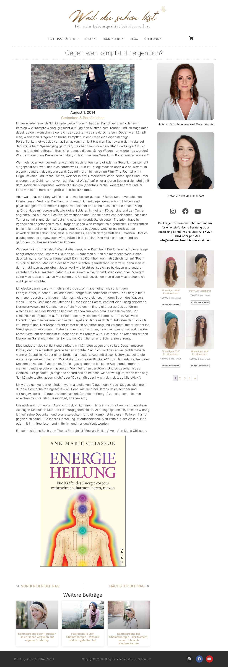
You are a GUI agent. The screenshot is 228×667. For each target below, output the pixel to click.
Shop (89, 39)
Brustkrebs (111, 39)
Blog (134, 39)
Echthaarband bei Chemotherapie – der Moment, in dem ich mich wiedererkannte (128, 638)
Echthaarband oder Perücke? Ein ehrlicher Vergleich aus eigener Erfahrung (37, 637)
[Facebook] (185, 211)
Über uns (151, 39)
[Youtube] (198, 211)
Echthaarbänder (61, 39)
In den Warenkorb (170, 304)
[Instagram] (173, 211)
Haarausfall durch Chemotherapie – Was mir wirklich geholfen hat (82, 637)
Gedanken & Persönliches (82, 118)
